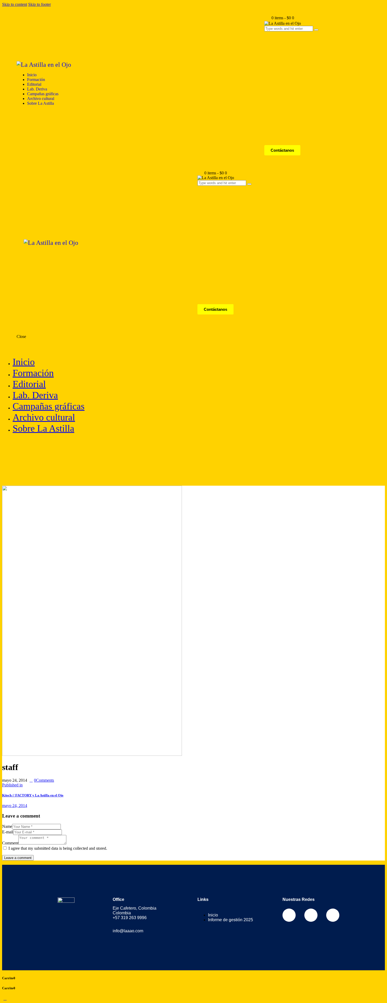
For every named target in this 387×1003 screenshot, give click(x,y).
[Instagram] (310, 915)
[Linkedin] (332, 915)
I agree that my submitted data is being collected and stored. (57, 848)
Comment (10, 843)
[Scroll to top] (5, 998)
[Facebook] (289, 915)
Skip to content (14, 4)
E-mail (7, 832)
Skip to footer (39, 4)
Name (7, 826)
